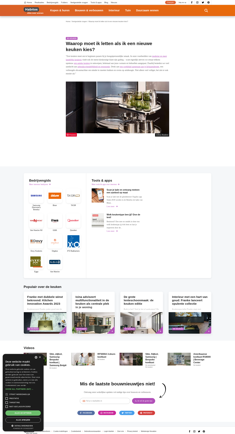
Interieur (114, 10)
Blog (106, 2)
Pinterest (208, 2)
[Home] (33, 10)
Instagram (197, 2)
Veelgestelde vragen (79, 2)
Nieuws (114, 2)
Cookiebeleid (76, 431)
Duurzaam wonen (147, 10)
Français (170, 2)
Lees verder (21, 385)
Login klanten (109, 431)
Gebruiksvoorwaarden (92, 431)
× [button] (40, 357)
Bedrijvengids (52, 2)
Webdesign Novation (148, 431)
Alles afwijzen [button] (23, 420)
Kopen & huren (59, 10)
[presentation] (141, 313)
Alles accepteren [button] (23, 413)
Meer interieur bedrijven (38, 184)
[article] (36, 199)
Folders (64, 2)
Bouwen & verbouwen (89, 10)
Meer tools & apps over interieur (104, 184)
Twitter (203, 2)
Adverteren (46, 431)
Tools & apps (96, 2)
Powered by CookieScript (23, 428)
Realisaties (39, 2)
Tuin (128, 10)
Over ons (120, 431)
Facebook (192, 2)
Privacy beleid (132, 431)
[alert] (23, 392)
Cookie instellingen (60, 431)
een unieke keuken (82, 63)
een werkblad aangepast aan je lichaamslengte (139, 66)
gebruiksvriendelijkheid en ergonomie (94, 66)
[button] (23, 389)
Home (29, 2)
